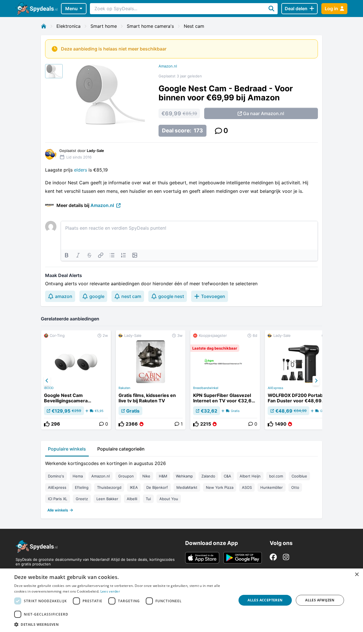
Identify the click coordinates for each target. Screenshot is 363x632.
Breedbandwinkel (205, 388)
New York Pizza (219, 487)
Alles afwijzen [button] (320, 600)
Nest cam (194, 26)
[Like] (47, 424)
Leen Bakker (107, 498)
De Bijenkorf (157, 487)
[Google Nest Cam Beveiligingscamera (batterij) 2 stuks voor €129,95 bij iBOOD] (76, 380)
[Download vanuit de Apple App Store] (202, 557)
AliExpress (275, 388)
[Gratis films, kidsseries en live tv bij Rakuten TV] (150, 380)
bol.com (276, 476)
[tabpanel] (181, 485)
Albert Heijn (250, 476)
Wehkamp (184, 476)
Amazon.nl (168, 66)
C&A (227, 476)
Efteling (81, 487)
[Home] (44, 26)
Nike (146, 476)
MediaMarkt (186, 487)
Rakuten (124, 388)
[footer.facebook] (273, 557)
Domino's (56, 476)
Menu (71, 8)
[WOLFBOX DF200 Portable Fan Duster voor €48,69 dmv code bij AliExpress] (300, 380)
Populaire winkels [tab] (67, 449)
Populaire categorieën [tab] (121, 449)
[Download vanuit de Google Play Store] (242, 557)
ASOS (247, 487)
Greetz (82, 498)
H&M (163, 476)
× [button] (356, 574)
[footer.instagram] (286, 557)
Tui (148, 498)
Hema (78, 476)
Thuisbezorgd (109, 487)
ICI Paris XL (57, 498)
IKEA (134, 487)
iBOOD (49, 388)
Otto (295, 487)
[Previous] (47, 381)
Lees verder (110, 591)
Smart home (103, 26)
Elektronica (68, 26)
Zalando (208, 476)
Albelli (132, 498)
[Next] (316, 381)
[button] (122, 624)
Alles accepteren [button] (265, 600)
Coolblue (299, 476)
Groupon (126, 476)
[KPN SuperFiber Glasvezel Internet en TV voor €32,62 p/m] (225, 380)
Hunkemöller (271, 487)
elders (81, 170)
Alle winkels (57, 510)
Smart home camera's (150, 26)
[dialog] (181, 600)
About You (168, 498)
